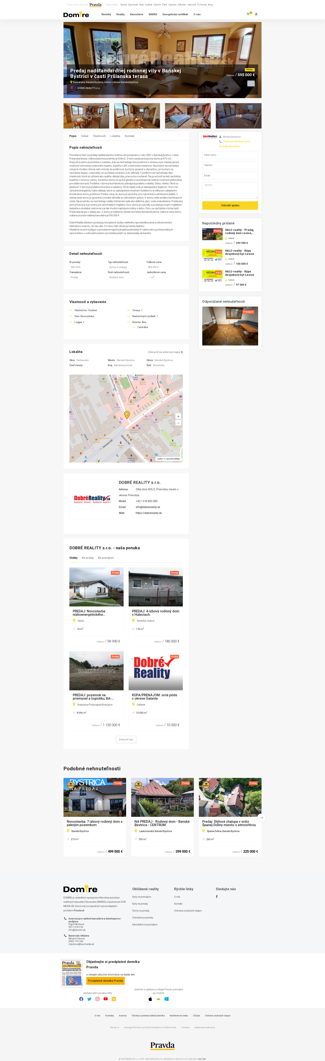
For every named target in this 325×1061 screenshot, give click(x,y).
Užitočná (191, 4)
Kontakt (129, 136)
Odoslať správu (230, 205)
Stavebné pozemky (142, 917)
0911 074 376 (76, 927)
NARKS (153, 14)
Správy (123, 4)
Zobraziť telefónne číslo (237, 141)
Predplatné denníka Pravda (105, 980)
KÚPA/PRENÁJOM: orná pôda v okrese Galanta (154, 696)
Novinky (106, 14)
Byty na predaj (140, 903)
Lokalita (115, 136)
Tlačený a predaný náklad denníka (148, 1015)
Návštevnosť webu (179, 1015)
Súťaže (196, 1015)
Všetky (73, 557)
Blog (210, 4)
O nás (197, 14)
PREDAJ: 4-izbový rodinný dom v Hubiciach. (155, 612)
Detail (84, 136)
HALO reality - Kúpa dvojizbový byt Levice (239, 252)
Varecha (172, 4)
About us (114, 1027)
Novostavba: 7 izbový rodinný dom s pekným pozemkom (95, 823)
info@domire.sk (77, 930)
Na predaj (88, 557)
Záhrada (182, 4)
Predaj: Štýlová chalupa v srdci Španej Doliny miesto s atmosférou (229, 823)
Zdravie (157, 4)
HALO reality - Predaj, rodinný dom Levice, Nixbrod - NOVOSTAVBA (241, 233)
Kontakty (109, 1015)
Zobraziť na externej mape (164, 352)
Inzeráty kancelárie (229, 146)
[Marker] (124, 411)
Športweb (133, 4)
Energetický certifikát (175, 14)
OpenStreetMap (173, 459)
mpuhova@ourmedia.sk (81, 944)
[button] (178, 423)
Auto (141, 4)
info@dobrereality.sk (148, 507)
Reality (120, 14)
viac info (202, 1059)
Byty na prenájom (141, 896)
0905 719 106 (76, 941)
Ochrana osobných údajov (188, 910)
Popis (73, 136)
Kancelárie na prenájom (145, 924)
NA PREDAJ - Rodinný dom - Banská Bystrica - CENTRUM (162, 823)
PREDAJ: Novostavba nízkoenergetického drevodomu (89, 612)
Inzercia (123, 1015)
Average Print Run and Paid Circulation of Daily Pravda (150, 1027)
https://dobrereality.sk (149, 513)
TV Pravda (202, 4)
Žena (164, 4)
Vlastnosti (99, 136)
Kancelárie (136, 14)
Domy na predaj (140, 910)
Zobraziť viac (126, 739)
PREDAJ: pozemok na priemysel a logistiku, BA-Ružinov (92, 696)
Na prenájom (106, 557)
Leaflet (159, 459)
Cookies (185, 1027)
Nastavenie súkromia (204, 1027)
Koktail (148, 4)
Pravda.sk (79, 910)
